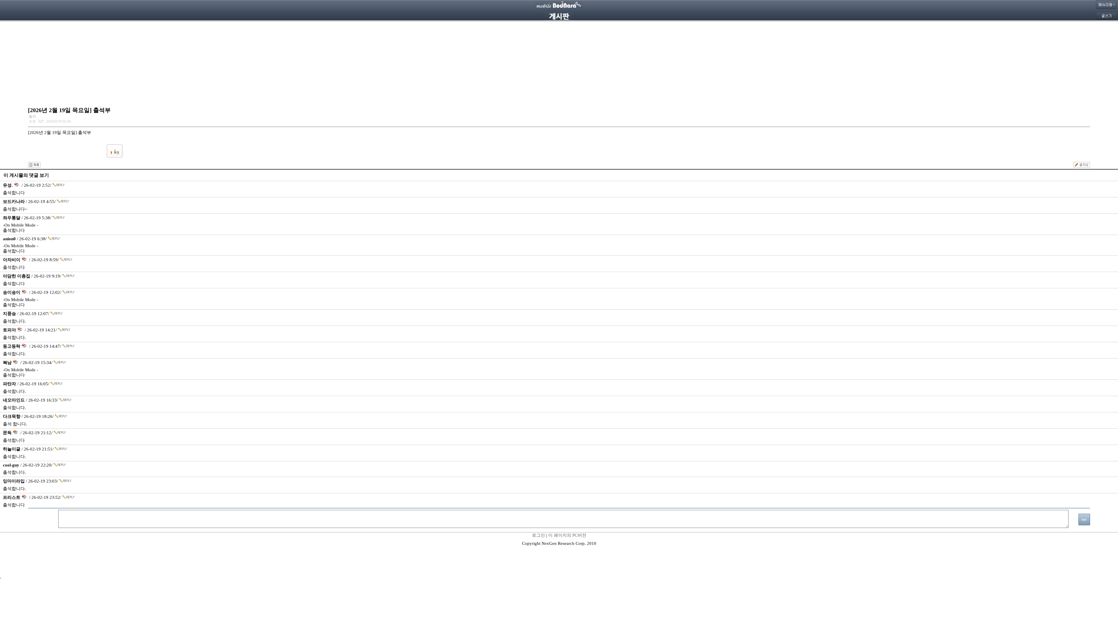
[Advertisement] (559, 62)
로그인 (538, 535)
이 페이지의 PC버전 (567, 535)
